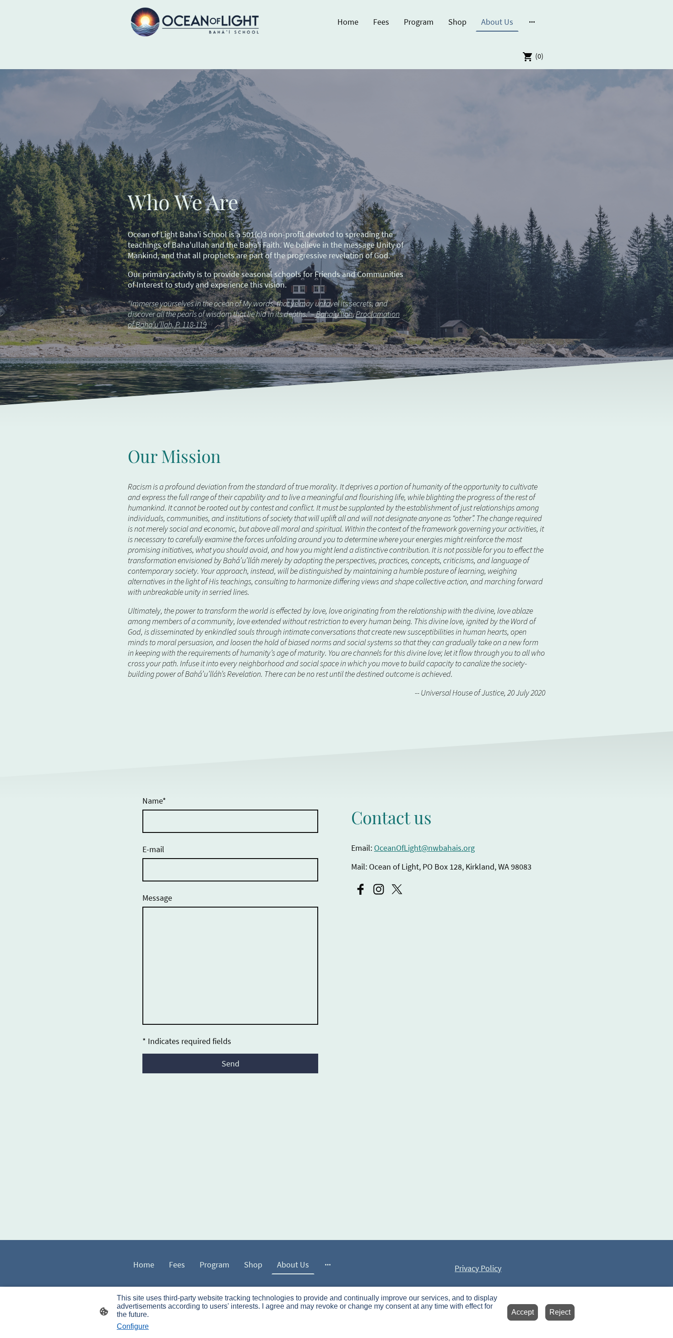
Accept (522, 1312)
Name (154, 800)
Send (230, 1063)
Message (157, 897)
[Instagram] (378, 889)
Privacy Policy (478, 1268)
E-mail (153, 849)
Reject (559, 1312)
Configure (133, 1326)
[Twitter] (396, 889)
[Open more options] (532, 21)
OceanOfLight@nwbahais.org (424, 848)
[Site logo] (195, 22)
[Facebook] (360, 889)
